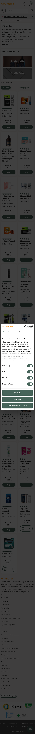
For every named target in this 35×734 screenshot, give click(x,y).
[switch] (30, 371)
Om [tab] (28, 332)
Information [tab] (17, 332)
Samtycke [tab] (6, 332)
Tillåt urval (17, 399)
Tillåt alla (17, 393)
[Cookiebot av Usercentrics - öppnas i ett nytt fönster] (25, 326)
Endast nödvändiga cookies (17, 406)
